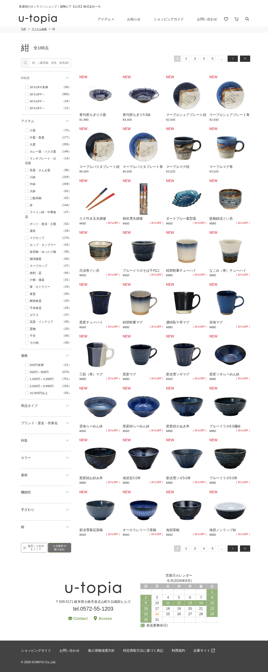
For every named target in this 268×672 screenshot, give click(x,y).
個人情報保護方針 (101, 650)
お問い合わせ (207, 19)
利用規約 (178, 650)
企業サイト (201, 650)
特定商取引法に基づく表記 (143, 650)
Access (105, 618)
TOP (23, 29)
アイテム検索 (39, 29)
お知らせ (133, 19)
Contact (80, 618)
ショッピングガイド (169, 19)
